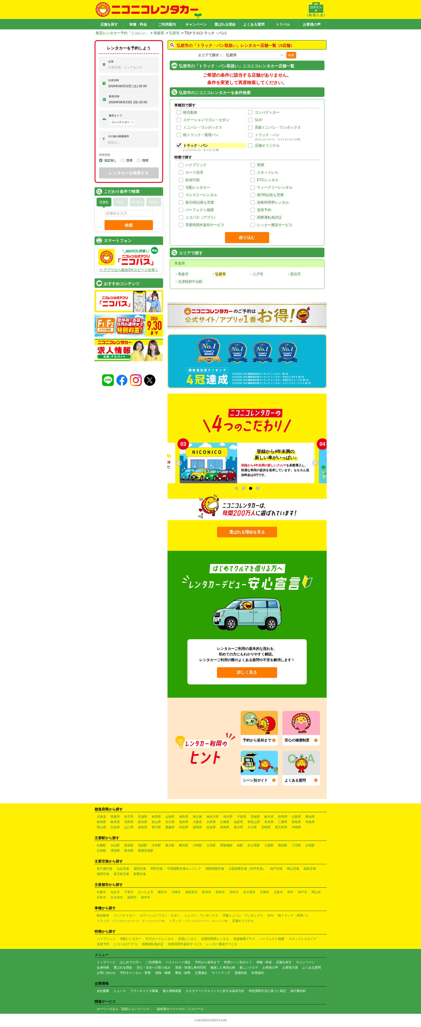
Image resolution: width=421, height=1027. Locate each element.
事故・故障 (182, 973)
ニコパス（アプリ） (201, 217)
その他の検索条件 (118, 136)
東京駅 (170, 845)
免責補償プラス (244, 939)
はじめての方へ (130, 962)
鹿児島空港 (121, 874)
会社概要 (103, 991)
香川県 (156, 827)
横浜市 (162, 892)
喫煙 (145, 160)
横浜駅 (183, 845)
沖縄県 (296, 827)
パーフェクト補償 (199, 210)
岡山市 (316, 892)
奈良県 (269, 822)
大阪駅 (269, 845)
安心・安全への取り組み (154, 967)
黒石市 (295, 274)
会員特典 (103, 967)
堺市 (290, 892)
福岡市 (132, 897)
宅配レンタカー (197, 187)
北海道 (101, 816)
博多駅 (115, 850)
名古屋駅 (254, 845)
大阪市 (278, 892)
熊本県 (238, 827)
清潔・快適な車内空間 (190, 967)
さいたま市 (145, 892)
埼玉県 (227, 816)
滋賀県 (238, 822)
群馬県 (282, 816)
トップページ (106, 962)
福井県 (183, 822)
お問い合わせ (106, 973)
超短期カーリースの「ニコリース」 (181, 1009)
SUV (258, 120)
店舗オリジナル (267, 145)
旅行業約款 (298, 991)
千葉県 (241, 816)
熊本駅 (128, 850)
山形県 (170, 816)
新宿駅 (128, 845)
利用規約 (257, 973)
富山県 (156, 822)
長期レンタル (187, 939)
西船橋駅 (226, 845)
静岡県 (101, 822)
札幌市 (101, 892)
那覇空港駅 (145, 850)
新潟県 (142, 822)
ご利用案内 (167, 24)
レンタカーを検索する (129, 173)
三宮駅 (296, 845)
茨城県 (255, 816)
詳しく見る (247, 672)
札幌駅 (101, 845)
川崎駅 (197, 845)
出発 (111, 61)
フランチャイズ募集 (144, 991)
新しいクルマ (249, 967)
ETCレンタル (267, 180)
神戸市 (302, 892)
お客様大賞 (290, 967)
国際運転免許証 (269, 217)
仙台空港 (123, 868)
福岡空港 (103, 874)
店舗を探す (109, 24)
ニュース (120, 991)
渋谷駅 (156, 845)
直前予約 (264, 210)
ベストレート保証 (178, 962)
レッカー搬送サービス (274, 225)
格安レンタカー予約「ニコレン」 (122, 33)
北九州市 (116, 897)
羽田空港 (156, 868)
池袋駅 (142, 845)
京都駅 (310, 845)
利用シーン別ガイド (238, 962)
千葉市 (128, 892)
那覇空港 (139, 874)
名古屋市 (249, 892)
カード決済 (194, 172)
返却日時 (114, 96)
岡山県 (101, 827)
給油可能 (192, 180)
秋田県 (156, 816)
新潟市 (206, 892)
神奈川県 (212, 816)
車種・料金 (138, 24)
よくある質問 (254, 24)
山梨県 (296, 816)
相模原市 (191, 892)
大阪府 (197, 822)
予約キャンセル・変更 (135, 973)
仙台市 (115, 892)
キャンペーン (196, 24)
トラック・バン (267, 135)
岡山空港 (293, 868)
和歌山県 (254, 822)
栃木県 (269, 816)
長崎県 (224, 827)
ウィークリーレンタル (274, 187)
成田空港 (139, 868)
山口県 (128, 827)
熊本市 (145, 897)
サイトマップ (221, 973)
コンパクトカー (267, 112)
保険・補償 (163, 973)
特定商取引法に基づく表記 (267, 991)
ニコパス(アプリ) (125, 944)
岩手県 (128, 816)
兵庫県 (211, 822)
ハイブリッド (196, 165)
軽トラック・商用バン (201, 135)
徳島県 (142, 827)
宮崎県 (266, 827)
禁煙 (260, 165)
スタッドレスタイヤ (302, 939)
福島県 (183, 816)
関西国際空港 (215, 868)
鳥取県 (296, 822)
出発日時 (113, 80)
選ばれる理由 (225, 24)
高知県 (183, 827)
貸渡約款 (241, 973)
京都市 (264, 892)
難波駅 (282, 845)
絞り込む (247, 237)
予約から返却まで (207, 962)
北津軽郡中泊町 (190, 281)
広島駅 (101, 850)
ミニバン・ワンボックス (202, 127)
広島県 (115, 827)
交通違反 (201, 973)
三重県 (282, 822)
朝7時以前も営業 (270, 195)
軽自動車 (190, 112)
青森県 (159, 33)
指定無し (110, 160)
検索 (291, 55)
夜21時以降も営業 (199, 202)
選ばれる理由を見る (247, 532)
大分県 (252, 827)
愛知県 (310, 816)
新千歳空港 (104, 868)
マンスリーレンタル (201, 195)
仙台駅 (115, 845)
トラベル (283, 24)
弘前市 (174, 33)
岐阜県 (115, 822)
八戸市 (258, 274)
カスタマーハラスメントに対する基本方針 (215, 991)
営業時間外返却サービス (204, 225)
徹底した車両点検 (222, 967)
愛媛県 (170, 827)
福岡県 (197, 827)
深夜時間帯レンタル (273, 202)
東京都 (197, 816)
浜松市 (234, 892)
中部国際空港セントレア (184, 868)
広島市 (101, 897)
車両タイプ (115, 115)
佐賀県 (211, 827)
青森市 (183, 274)
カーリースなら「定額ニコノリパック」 (124, 1009)
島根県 (310, 822)
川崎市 (176, 892)
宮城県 (142, 816)
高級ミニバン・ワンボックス (278, 127)
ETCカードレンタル (160, 939)
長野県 (128, 822)
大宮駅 (211, 845)
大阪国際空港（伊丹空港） (247, 868)
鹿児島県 (281, 827)
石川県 (170, 822)
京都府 (224, 822)
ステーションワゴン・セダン (206, 120)
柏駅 (240, 845)
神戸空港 (276, 868)
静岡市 (220, 892)
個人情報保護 (172, 991)
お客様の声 (312, 24)
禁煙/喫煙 (104, 154)
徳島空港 (310, 868)
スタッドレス (267, 172)
